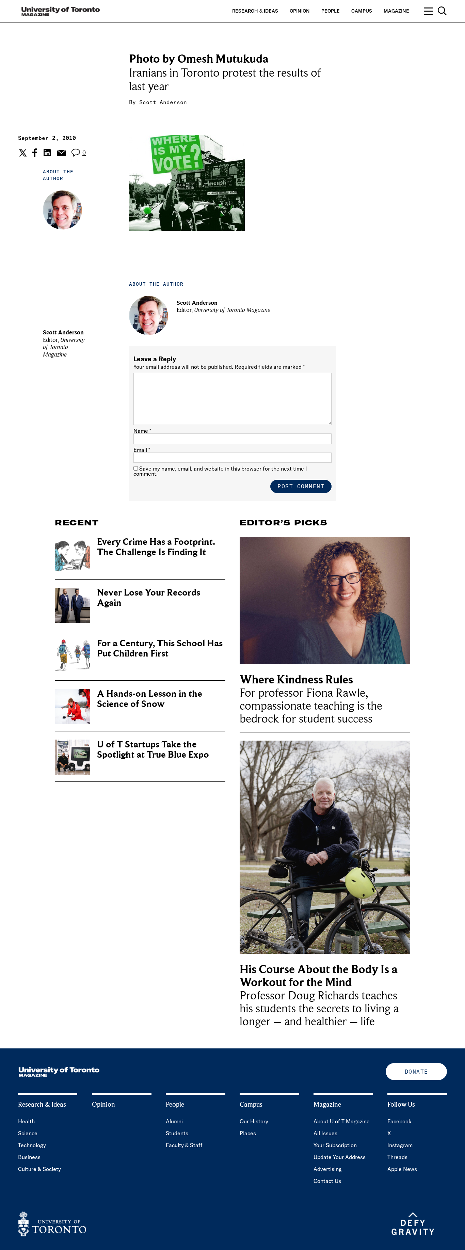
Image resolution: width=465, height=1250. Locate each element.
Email (141, 449)
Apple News (402, 1169)
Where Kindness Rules (296, 680)
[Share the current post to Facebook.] (34, 152)
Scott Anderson (163, 102)
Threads (397, 1157)
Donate (416, 1071)
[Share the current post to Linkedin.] (47, 152)
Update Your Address (340, 1157)
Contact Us (327, 1180)
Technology (32, 1145)
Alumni (174, 1121)
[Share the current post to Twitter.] (22, 153)
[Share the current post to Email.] (61, 153)
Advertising (328, 1169)
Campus (361, 11)
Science (27, 1133)
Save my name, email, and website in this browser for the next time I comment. (220, 471)
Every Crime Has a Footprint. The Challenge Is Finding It (156, 547)
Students (177, 1133)
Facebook (399, 1121)
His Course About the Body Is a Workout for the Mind (319, 976)
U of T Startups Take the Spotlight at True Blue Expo (153, 749)
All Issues (325, 1133)
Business (29, 1157)
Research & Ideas (255, 11)
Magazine (396, 11)
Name (142, 430)
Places (248, 1133)
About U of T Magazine (342, 1121)
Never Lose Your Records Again (148, 597)
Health (26, 1121)
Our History (254, 1121)
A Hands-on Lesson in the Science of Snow (149, 699)
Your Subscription (335, 1145)
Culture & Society (39, 1169)
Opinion (300, 11)
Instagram (400, 1145)
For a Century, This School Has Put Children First (160, 648)
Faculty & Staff (184, 1145)
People (330, 11)
